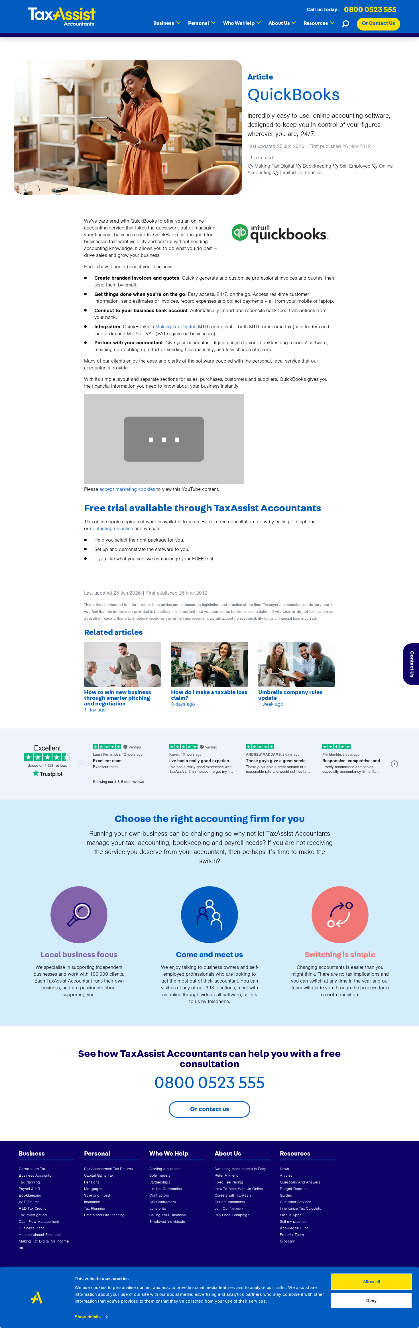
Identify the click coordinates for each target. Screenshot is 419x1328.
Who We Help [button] (242, 23)
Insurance (92, 1201)
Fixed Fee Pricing (229, 1182)
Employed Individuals (167, 1221)
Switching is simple (340, 955)
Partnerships (159, 1182)
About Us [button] (282, 23)
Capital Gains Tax (98, 1175)
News (284, 1168)
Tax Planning (29, 1182)
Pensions (91, 1182)
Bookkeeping (317, 166)
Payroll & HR (29, 1188)
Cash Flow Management (39, 1221)
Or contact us (209, 1109)
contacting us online (111, 528)
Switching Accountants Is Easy (240, 1168)
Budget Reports (293, 1188)
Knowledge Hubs (294, 1228)
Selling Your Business (167, 1215)
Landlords (157, 1208)
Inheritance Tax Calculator (301, 1208)
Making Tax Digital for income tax (44, 1244)
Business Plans (31, 1228)
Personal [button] (201, 23)
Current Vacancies (230, 1201)
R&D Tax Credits (32, 1208)
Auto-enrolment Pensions (40, 1234)
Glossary (287, 1241)
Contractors (159, 1195)
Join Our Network (229, 1208)
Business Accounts (35, 1175)
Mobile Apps (291, 1215)
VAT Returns (29, 1201)
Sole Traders (159, 1175)
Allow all (371, 1281)
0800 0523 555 (370, 10)
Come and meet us (209, 955)
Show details (88, 1316)
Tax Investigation (33, 1215)
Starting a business (165, 1168)
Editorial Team (292, 1234)
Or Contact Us (378, 23)
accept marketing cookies (127, 489)
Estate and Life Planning (104, 1215)
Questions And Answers (300, 1182)
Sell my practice (293, 1221)
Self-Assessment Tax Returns (108, 1168)
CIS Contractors (162, 1201)
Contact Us (411, 664)
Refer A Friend (227, 1175)
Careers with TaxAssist (234, 1195)
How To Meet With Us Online (239, 1188)
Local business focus (79, 955)
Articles (286, 1175)
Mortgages (93, 1188)
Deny (371, 1300)
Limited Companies (300, 172)
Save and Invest (97, 1195)
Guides (286, 1195)
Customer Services (295, 1201)
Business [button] (166, 23)
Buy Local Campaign (232, 1215)
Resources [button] (319, 23)
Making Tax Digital (274, 166)
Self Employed (355, 166)
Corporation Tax (32, 1168)
